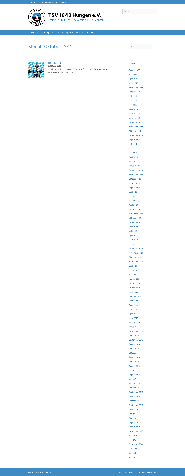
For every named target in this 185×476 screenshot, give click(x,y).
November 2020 (136, 253)
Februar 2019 (134, 322)
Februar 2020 (135, 279)
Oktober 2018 (135, 335)
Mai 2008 (133, 436)
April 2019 (133, 314)
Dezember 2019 (136, 288)
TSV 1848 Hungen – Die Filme (48, 2)
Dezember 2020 (136, 248)
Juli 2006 (133, 449)
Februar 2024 (135, 161)
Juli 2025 (133, 96)
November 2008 (136, 431)
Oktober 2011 (134, 418)
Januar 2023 (134, 209)
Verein (78, 32)
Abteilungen (45, 32)
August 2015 (134, 366)
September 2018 (136, 340)
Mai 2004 (133, 457)
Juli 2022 (133, 231)
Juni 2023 (133, 196)
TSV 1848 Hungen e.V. (74, 15)
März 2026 (133, 83)
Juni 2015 (133, 370)
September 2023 (136, 183)
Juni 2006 (133, 453)
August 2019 (134, 305)
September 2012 (136, 405)
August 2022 (134, 227)
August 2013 (134, 396)
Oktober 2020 (135, 257)
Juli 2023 (133, 192)
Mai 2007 (133, 440)
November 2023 (136, 175)
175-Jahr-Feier (65, 2)
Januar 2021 (134, 244)
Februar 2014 (134, 383)
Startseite (33, 32)
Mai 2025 (133, 105)
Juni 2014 (133, 379)
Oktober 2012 (135, 401)
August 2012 (134, 409)
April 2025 (133, 109)
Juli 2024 (133, 144)
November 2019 (136, 292)
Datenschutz (152, 472)
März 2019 (133, 318)
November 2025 (136, 87)
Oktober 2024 (135, 131)
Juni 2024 (133, 148)
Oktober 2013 (135, 388)
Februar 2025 (134, 114)
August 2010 (134, 427)
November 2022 (136, 214)
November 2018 (136, 331)
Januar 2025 (134, 118)
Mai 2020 (133, 274)
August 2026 (134, 70)
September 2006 (136, 444)
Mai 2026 (133, 74)
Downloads (91, 32)
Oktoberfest (55, 72)
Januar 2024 (134, 166)
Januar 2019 (134, 327)
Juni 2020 (133, 270)
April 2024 (133, 157)
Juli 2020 (133, 266)
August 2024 (134, 140)
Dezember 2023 (136, 170)
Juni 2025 (133, 101)
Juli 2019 (133, 309)
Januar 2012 (134, 414)
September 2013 (136, 392)
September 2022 (136, 222)
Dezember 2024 (136, 122)
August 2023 (134, 188)
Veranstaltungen (63, 32)
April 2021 (133, 235)
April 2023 (133, 205)
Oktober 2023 (135, 179)
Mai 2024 (133, 153)
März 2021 (133, 240)
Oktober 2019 (135, 296)
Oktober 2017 (135, 348)
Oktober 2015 (135, 362)
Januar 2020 (134, 283)
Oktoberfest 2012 (54, 63)
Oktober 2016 (135, 353)
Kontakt (33, 2)
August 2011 (134, 422)
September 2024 (136, 135)
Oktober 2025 (135, 92)
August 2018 (134, 344)
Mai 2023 (133, 201)
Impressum (141, 472)
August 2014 (134, 375)
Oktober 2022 (135, 218)
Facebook (123, 472)
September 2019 (136, 301)
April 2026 (133, 79)
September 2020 (136, 261)
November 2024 (136, 127)
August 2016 (134, 357)
